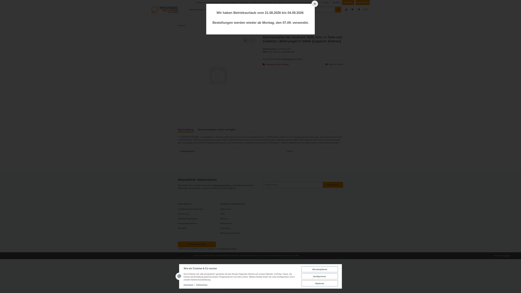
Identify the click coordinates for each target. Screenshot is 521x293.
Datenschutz (201, 285)
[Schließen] (315, 4)
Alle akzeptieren (319, 269)
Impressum (188, 285)
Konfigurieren (319, 276)
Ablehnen (319, 283)
